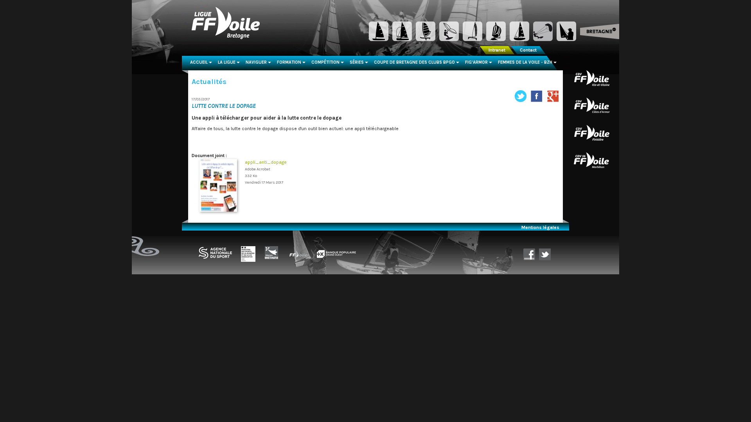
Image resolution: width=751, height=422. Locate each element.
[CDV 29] (591, 132)
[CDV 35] (591, 77)
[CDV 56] (591, 160)
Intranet (497, 50)
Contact (528, 50)
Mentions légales (540, 227)
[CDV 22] (591, 105)
